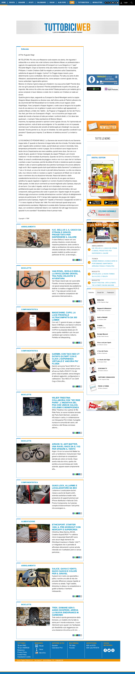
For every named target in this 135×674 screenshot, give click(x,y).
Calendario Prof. (57, 648)
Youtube (72, 648)
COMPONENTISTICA (29, 309)
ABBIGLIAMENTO (28, 226)
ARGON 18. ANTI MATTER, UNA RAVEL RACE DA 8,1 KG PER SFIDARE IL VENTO (66, 446)
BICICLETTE (26, 268)
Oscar (41, 649)
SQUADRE (21, 2)
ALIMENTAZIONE (28, 521)
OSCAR (52, 2)
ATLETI (31, 2)
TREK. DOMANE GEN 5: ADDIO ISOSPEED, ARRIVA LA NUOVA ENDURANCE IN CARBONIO (65, 611)
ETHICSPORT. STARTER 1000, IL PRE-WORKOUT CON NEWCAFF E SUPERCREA (66, 527)
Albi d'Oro (42, 653)
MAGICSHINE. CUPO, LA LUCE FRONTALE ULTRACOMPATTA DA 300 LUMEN (64, 316)
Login (126, 2)
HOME (4, 2)
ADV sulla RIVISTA (92, 648)
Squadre (55, 645)
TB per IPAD (21, 645)
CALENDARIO (41, 2)
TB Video (72, 645)
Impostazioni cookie (24, 657)
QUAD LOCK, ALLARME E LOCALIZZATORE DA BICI (64, 486)
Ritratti (41, 646)
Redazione (21, 650)
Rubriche (91, 292)
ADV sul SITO (91, 645)
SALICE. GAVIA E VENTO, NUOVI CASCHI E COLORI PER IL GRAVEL (64, 571)
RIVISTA (12, 2)
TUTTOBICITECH (83, 2)
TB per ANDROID (23, 648)
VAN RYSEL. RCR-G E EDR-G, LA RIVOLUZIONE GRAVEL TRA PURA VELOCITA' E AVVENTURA (66, 275)
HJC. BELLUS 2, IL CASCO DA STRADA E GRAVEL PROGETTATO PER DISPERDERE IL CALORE (66, 233)
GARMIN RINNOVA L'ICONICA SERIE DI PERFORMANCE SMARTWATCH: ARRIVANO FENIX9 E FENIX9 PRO (104, 263)
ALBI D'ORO (62, 2)
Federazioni (110, 292)
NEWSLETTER (97, 2)
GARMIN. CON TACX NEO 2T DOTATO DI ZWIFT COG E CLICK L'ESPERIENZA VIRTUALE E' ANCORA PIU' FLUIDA (66, 358)
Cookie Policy (21, 654)
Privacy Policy (22, 652)
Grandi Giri (100, 292)
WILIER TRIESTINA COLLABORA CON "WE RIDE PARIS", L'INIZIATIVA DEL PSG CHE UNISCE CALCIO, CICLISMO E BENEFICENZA (66, 402)
